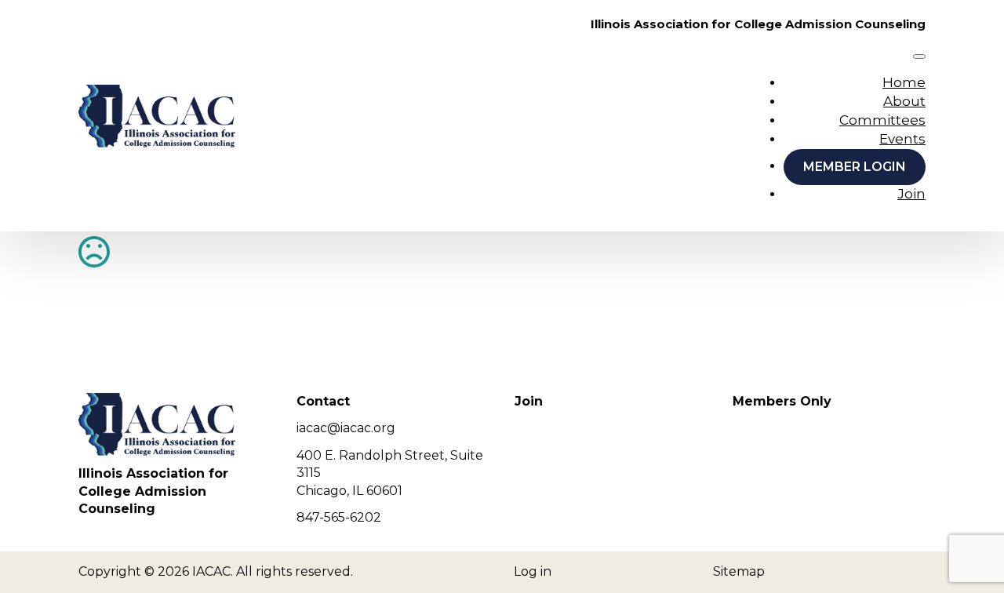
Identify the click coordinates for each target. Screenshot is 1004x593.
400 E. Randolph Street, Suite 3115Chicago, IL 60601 (389, 473)
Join (911, 194)
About (904, 101)
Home (904, 82)
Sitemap (739, 571)
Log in (532, 571)
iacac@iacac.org (345, 427)
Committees (882, 120)
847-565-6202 (338, 517)
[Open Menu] (919, 56)
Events (902, 139)
